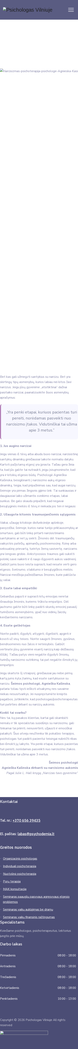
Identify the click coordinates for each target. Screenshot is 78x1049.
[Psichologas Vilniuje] (27, 10)
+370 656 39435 (26, 820)
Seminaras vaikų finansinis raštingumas (29, 917)
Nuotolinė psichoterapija (19, 874)
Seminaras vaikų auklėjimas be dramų (28, 910)
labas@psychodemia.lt (36, 834)
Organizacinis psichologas (20, 859)
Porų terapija (12, 881)
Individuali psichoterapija (19, 866)
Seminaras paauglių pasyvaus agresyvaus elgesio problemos (36, 899)
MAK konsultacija (14, 889)
